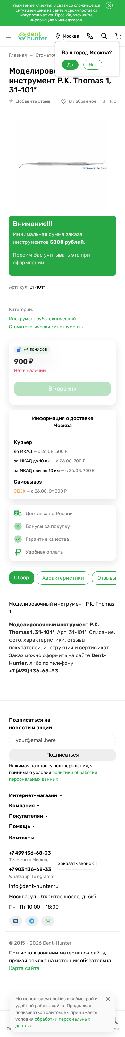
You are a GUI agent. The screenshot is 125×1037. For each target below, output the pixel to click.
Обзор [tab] (21, 578)
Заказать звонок (76, 863)
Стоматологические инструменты (46, 327)
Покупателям (26, 816)
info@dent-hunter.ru (34, 886)
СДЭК (20, 491)
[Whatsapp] (47, 921)
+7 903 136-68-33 (31, 872)
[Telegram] (31, 921)
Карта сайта (24, 968)
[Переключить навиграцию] (8, 36)
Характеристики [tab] (63, 578)
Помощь (19, 826)
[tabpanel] (62, 637)
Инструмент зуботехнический (42, 318)
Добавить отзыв (33, 101)
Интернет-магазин (33, 795)
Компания (22, 805)
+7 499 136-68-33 (30, 856)
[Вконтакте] (15, 921)
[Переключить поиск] (104, 36)
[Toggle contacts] (90, 36)
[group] (62, 165)
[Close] (108, 999)
